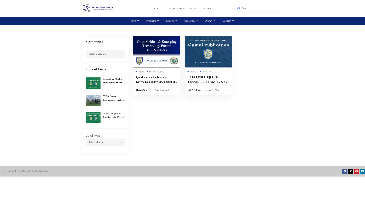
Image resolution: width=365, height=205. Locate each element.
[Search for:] (260, 8)
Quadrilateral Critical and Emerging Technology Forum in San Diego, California (155, 82)
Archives (93, 135)
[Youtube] (356, 171)
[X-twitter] (350, 171)
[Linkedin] (362, 171)
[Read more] (156, 38)
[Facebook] (344, 171)
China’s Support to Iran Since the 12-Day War (113, 117)
